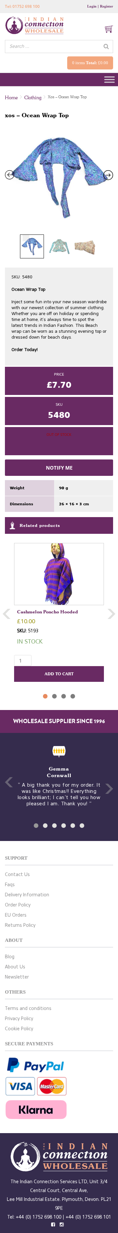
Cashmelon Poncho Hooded (47, 611)
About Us (15, 967)
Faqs (10, 884)
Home (11, 97)
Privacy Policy (19, 1018)
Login (91, 6)
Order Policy (17, 905)
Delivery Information (27, 895)
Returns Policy (20, 925)
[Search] (106, 46)
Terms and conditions (28, 1008)
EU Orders (16, 915)
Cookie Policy (19, 1029)
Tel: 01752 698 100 (22, 6)
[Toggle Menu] (109, 80)
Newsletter (17, 977)
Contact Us (17, 874)
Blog (9, 957)
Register (106, 6)
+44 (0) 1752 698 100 (38, 1217)
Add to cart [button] (59, 673)
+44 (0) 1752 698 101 (88, 1217)
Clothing (32, 97)
